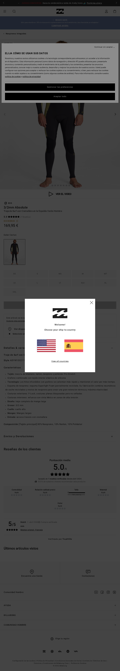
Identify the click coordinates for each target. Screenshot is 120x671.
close (91, 302)
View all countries (60, 361)
